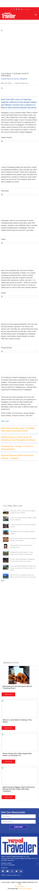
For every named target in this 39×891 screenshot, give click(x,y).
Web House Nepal (25, 888)
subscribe (18, 827)
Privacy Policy (19, 886)
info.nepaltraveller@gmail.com (13, 875)
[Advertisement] (19, 51)
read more (8, 694)
